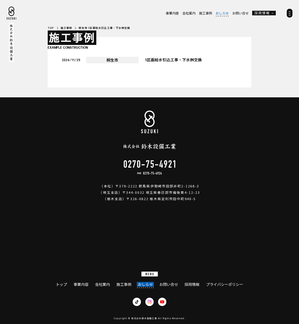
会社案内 (188, 13)
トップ (61, 284)
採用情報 (262, 13)
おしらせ (222, 13)
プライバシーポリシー (224, 284)
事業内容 (172, 13)
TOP (51, 27)
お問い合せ (240, 13)
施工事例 (205, 13)
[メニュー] (289, 14)
